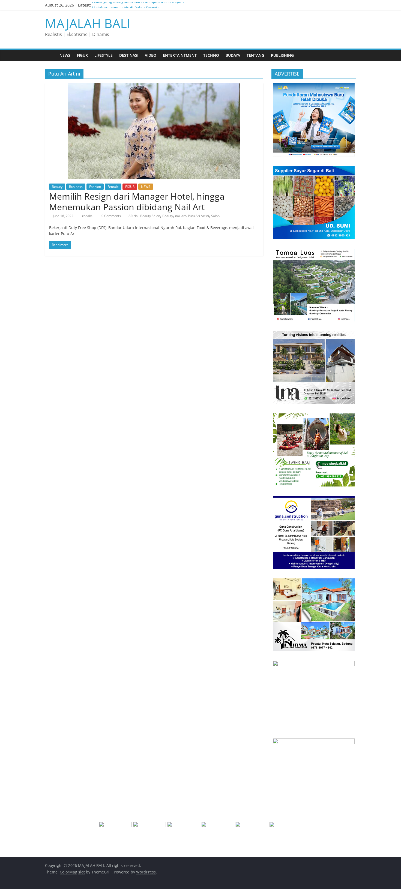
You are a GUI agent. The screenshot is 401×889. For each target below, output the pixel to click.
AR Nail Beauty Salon (144, 216)
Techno (211, 55)
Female (113, 186)
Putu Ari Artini (198, 216)
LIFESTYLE (103, 55)
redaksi (88, 216)
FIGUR (82, 55)
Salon (215, 216)
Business (76, 186)
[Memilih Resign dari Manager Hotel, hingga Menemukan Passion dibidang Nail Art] (154, 86)
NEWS (64, 55)
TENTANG (255, 55)
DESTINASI (128, 55)
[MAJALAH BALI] (50, 55)
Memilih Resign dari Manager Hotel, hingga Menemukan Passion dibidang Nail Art (137, 201)
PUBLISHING (282, 55)
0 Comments (111, 216)
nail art (180, 216)
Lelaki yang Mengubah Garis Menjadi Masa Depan (138, 5)
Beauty (57, 186)
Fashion (95, 186)
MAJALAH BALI (87, 23)
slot (81, 872)
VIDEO (150, 55)
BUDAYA (233, 55)
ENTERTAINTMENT (180, 55)
